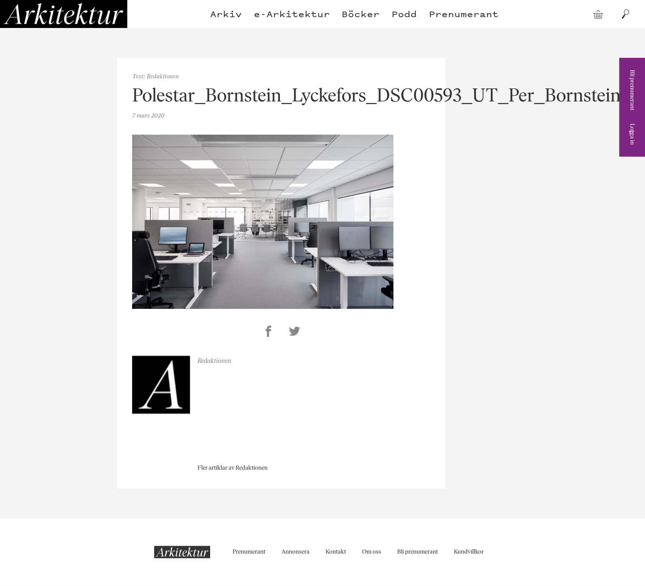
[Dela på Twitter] (294, 332)
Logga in (632, 134)
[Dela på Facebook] (268, 332)
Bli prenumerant (632, 90)
